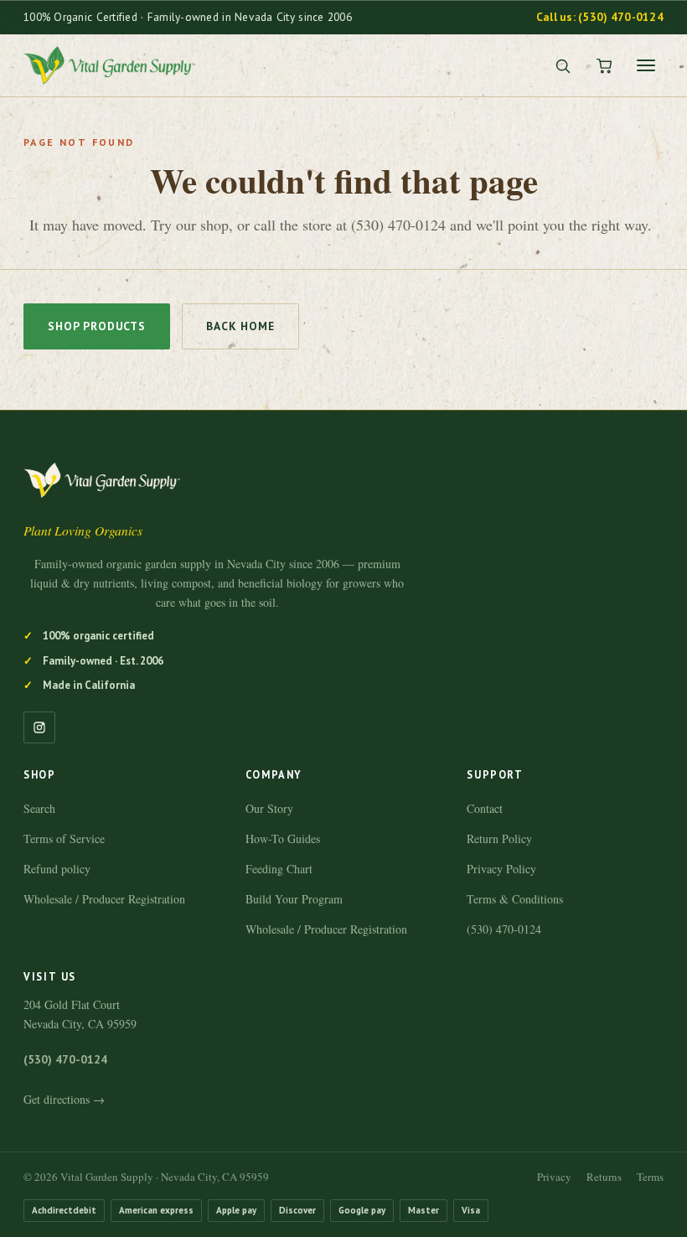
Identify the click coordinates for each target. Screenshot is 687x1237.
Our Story (269, 808)
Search (39, 808)
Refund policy (56, 869)
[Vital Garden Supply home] (109, 65)
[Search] (562, 65)
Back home (240, 326)
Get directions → (64, 1099)
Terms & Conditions (515, 899)
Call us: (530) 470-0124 (600, 16)
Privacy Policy (501, 869)
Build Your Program (294, 899)
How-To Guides (282, 838)
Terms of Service (64, 838)
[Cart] (604, 65)
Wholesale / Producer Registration (104, 899)
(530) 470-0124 (504, 929)
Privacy (554, 1176)
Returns (604, 1176)
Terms (650, 1176)
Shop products (97, 326)
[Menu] (646, 65)
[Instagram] (39, 727)
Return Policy (499, 838)
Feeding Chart (279, 869)
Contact (485, 808)
